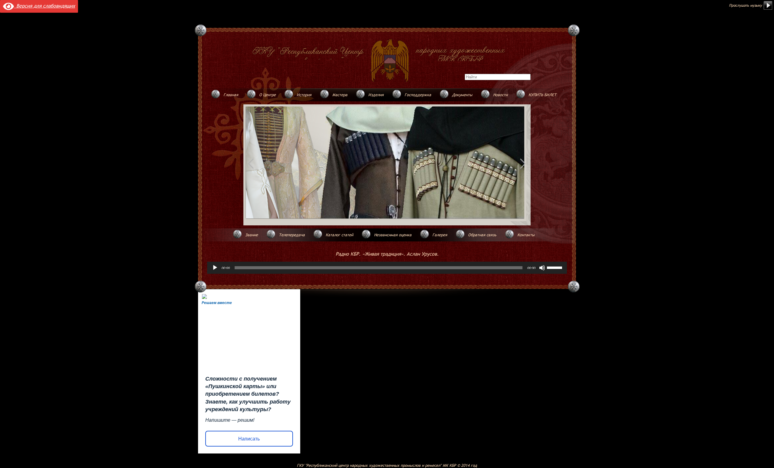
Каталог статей (339, 234)
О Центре (267, 94)
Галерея (439, 234)
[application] (387, 268)
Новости (500, 94)
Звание (251, 234)
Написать (249, 438)
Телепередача (292, 234)
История (304, 94)
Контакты (526, 234)
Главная (230, 94)
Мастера (339, 94)
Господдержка (418, 94)
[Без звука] (542, 268)
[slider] (555, 267)
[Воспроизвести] (215, 268)
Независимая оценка (392, 234)
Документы (462, 94)
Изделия (376, 94)
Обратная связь (482, 234)
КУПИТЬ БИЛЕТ (542, 94)
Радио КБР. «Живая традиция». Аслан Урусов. (387, 253)
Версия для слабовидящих (44, 5)
